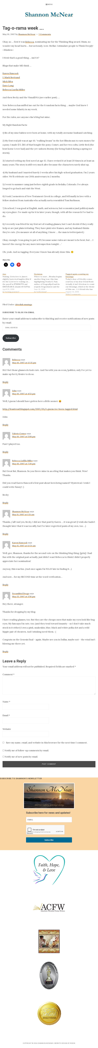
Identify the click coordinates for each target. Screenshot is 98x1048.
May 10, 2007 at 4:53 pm (23, 393)
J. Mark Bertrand (11, 77)
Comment (8, 674)
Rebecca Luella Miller (14, 89)
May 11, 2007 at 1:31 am (23, 514)
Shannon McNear (20, 511)
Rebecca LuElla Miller (22, 460)
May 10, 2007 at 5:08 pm (23, 436)
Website (7, 729)
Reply (5, 382)
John (14, 390)
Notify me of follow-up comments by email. (27, 750)
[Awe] (18, 283)
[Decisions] (50, 283)
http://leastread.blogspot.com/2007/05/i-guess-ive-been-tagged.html (40, 409)
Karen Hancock (11, 73)
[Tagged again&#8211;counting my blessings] (81, 284)
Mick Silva (8, 81)
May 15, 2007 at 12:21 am (24, 545)
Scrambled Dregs (20, 593)
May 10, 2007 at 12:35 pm (24, 362)
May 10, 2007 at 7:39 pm (23, 463)
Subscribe (11, 338)
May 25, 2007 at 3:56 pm (23, 596)
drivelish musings (23, 304)
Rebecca (29, 41)
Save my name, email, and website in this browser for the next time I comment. (46, 742)
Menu (50, 4)
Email (6, 715)
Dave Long (8, 85)
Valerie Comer (19, 433)
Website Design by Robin (64, 1043)
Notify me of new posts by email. (21, 756)
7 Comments (45, 34)
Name (6, 701)
